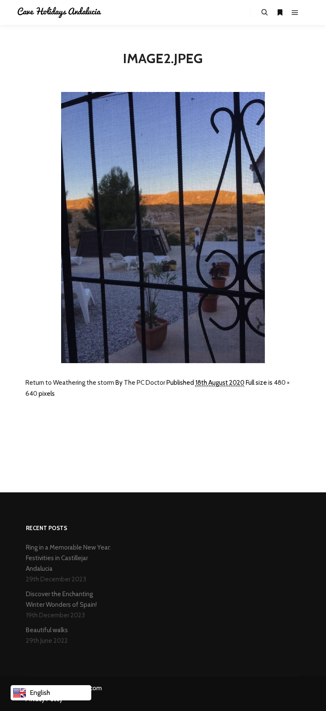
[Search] (264, 12)
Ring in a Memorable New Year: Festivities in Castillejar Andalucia (68, 558)
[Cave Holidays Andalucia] (59, 12)
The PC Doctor (144, 382)
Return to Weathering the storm (69, 382)
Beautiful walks (47, 630)
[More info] (279, 12)
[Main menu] (295, 12)
